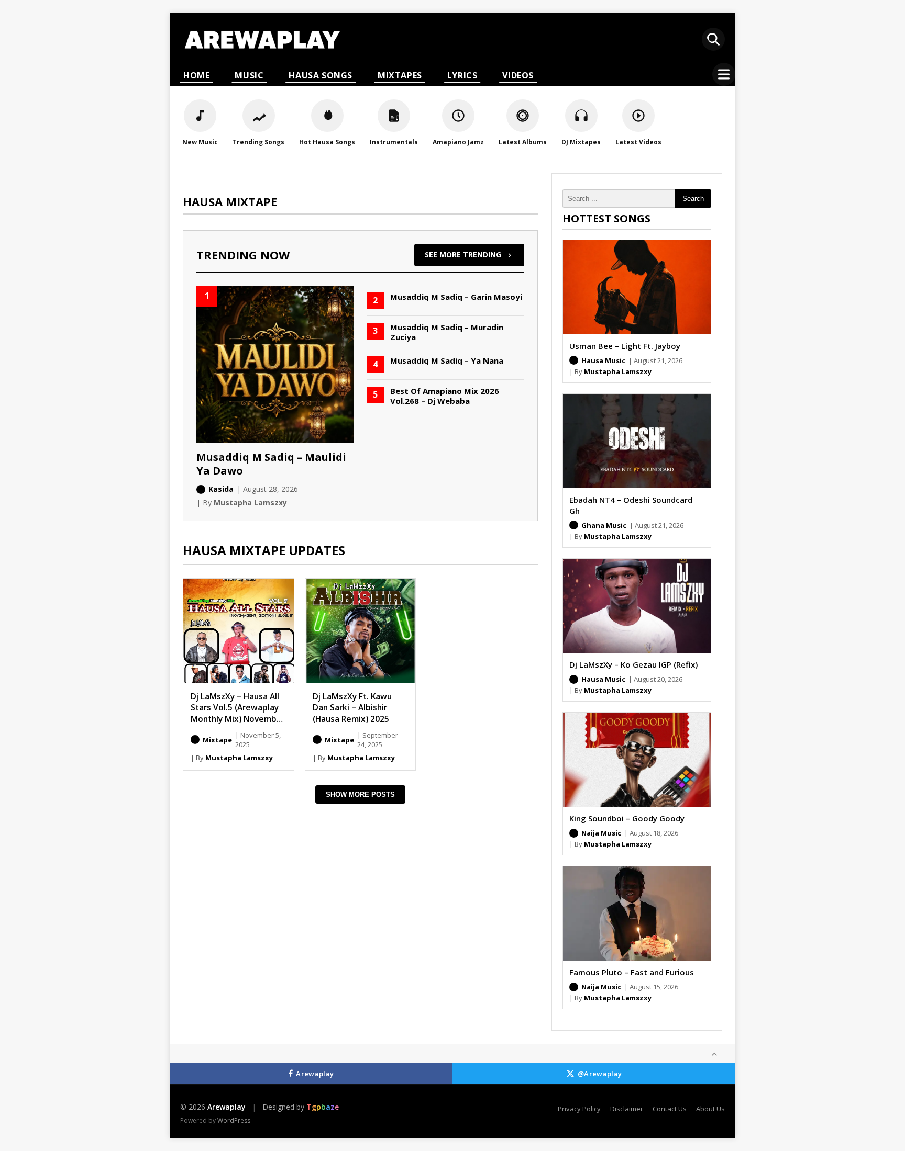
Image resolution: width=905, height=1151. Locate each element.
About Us (710, 1108)
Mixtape (217, 739)
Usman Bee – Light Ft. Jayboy (624, 346)
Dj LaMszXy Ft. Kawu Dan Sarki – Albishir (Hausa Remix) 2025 (352, 708)
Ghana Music (603, 525)
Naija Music (601, 833)
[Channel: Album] (195, 739)
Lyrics (462, 75)
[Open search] (713, 39)
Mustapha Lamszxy (239, 757)
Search (693, 198)
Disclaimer (626, 1108)
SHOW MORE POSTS (360, 794)
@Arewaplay (600, 1073)
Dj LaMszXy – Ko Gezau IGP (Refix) (633, 664)
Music (249, 75)
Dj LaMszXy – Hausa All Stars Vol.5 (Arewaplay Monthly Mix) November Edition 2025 (238, 713)
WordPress (233, 1120)
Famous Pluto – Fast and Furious (631, 972)
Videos (518, 75)
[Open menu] (723, 74)
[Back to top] (714, 1054)
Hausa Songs (320, 75)
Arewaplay (315, 1073)
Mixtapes (400, 75)
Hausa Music (603, 360)
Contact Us (670, 1108)
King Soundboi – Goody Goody (627, 818)
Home (196, 75)
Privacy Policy (579, 1108)
